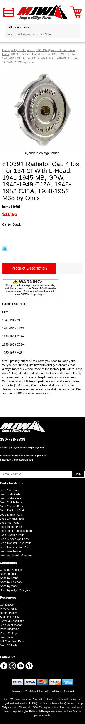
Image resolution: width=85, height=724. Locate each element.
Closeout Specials (11, 569)
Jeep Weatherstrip (11, 551)
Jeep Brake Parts (10, 498)
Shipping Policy (9, 617)
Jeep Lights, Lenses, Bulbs (16, 531)
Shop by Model (9, 586)
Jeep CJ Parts (8, 645)
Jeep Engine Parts (11, 514)
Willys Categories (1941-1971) (30, 50)
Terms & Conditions (12, 621)
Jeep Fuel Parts (9, 522)
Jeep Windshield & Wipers (16, 555)
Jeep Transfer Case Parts (15, 543)
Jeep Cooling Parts (12, 506)
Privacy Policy (8, 608)
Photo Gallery (8, 633)
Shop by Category (11, 582)
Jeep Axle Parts (9, 490)
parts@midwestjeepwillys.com (27, 447)
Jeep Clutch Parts (11, 502)
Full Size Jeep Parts (12, 641)
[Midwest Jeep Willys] (42, 12)
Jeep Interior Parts (11, 526)
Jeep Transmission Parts (15, 547)
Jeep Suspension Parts (14, 539)
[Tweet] (4, 250)
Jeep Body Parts (10, 494)
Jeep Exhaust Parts (12, 518)
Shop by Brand (9, 578)
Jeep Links (6, 637)
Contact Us (7, 604)
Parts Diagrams (9, 629)
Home (6, 50)
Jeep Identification (11, 625)
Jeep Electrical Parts (12, 510)
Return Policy (8, 612)
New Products (8, 574)
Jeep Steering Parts (12, 535)
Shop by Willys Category (15, 590)
